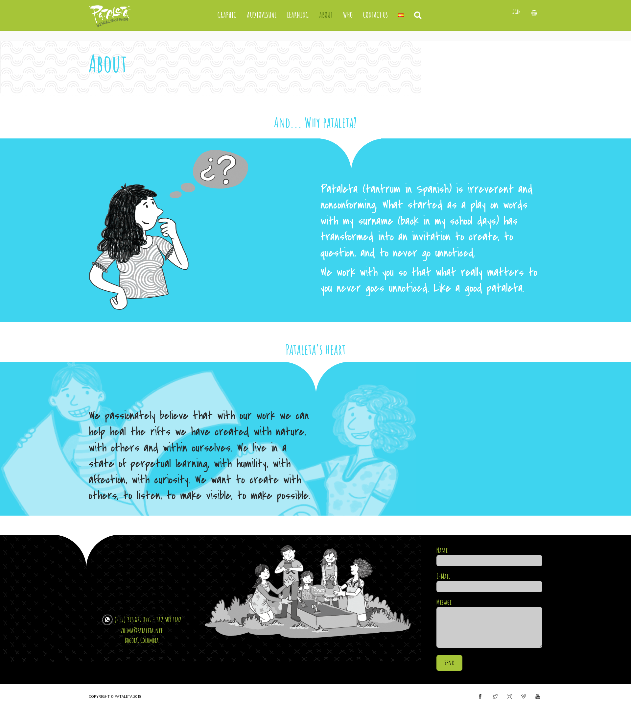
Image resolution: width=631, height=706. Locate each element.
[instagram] (509, 696)
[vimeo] (523, 696)
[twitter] (495, 696)
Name (442, 550)
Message (444, 602)
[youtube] (537, 696)
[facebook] (480, 696)
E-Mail (443, 576)
